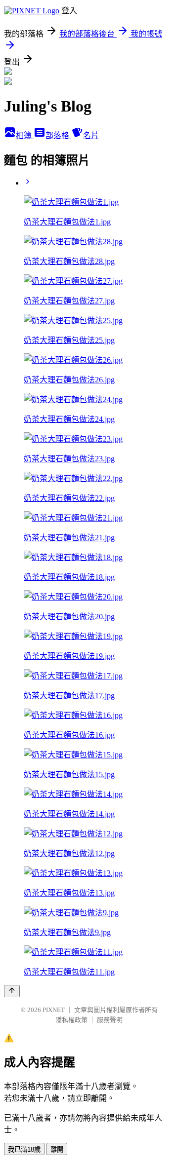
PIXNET (54, 1010)
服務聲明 (110, 1019)
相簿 (25, 135)
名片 (91, 135)
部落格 (58, 135)
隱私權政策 (71, 1019)
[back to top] (12, 991)
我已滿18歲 (24, 1149)
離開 (56, 1149)
